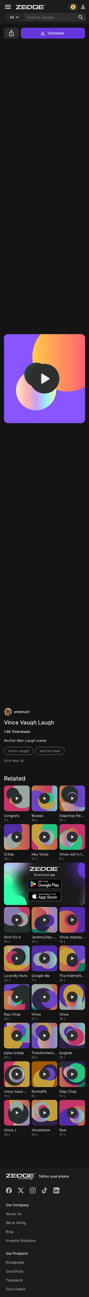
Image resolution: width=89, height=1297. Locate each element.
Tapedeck (14, 1280)
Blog (9, 1231)
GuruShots (14, 1271)
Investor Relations (21, 1240)
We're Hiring (16, 1223)
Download (56, 33)
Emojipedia (15, 1262)
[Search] (81, 17)
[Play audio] (44, 379)
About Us (13, 1214)
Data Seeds (15, 1289)
